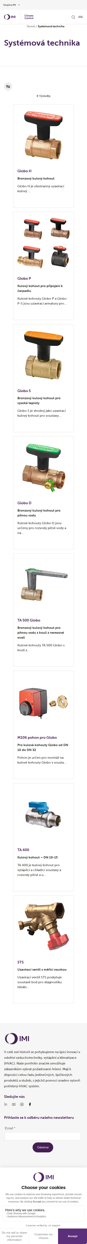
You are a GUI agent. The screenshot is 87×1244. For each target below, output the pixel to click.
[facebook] (30, 1104)
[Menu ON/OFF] (80, 16)
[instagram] (21, 1104)
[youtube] (13, 1104)
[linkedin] (5, 1104)
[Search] (73, 16)
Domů (31, 26)
